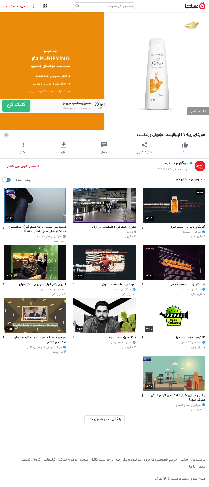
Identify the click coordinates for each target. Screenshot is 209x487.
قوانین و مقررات (128, 459)
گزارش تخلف (31, 459)
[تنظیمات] (33, 6)
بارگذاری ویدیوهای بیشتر (104, 419)
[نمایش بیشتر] (7, 134)
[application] (104, 71)
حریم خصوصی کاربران (160, 459)
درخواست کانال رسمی (96, 459)
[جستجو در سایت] (77, 6)
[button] (198, 111)
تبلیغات (50, 459)
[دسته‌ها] (45, 6)
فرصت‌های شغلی (192, 459)
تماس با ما (197, 466)
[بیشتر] (142, 227)
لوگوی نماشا (67, 459)
